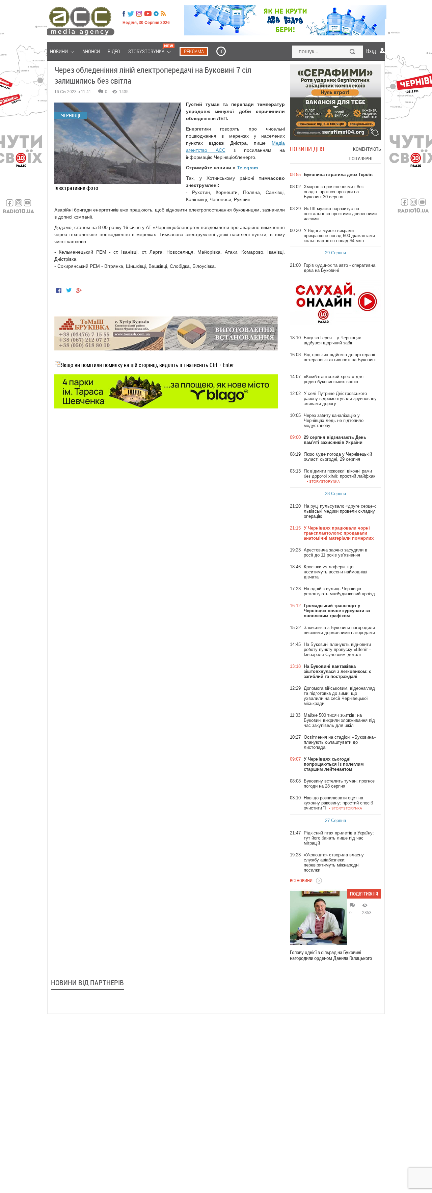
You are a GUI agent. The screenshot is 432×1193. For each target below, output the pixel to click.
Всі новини (301, 880)
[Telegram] (156, 14)
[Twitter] (130, 14)
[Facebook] (124, 14)
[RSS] (163, 14)
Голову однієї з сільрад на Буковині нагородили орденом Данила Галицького (331, 955)
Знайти (352, 52)
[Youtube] (148, 14)
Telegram (247, 167)
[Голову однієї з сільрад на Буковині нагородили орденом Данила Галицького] (318, 917)
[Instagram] (139, 14)
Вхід (371, 51)
